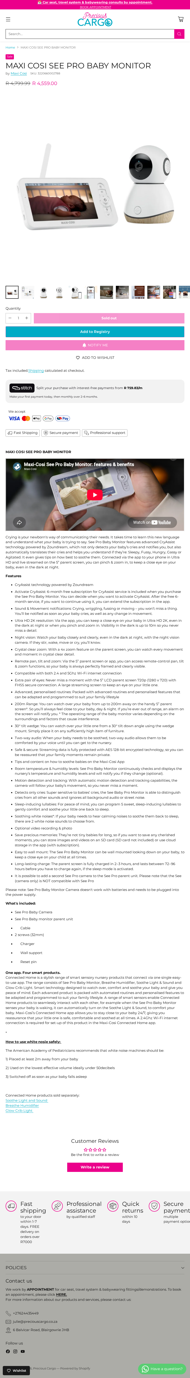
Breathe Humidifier (22, 1106)
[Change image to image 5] (75, 292)
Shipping (36, 371)
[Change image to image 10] (153, 292)
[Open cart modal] (180, 19)
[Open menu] (8, 19)
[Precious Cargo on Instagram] (15, 1352)
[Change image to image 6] (90, 292)
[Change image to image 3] (43, 292)
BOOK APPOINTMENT (95, 7)
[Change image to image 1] (12, 292)
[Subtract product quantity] (10, 318)
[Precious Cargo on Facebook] (8, 1352)
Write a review (95, 1167)
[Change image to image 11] (169, 292)
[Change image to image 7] (106, 292)
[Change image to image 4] (59, 292)
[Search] (179, 34)
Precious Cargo (44, 1368)
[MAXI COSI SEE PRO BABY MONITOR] (95, 187)
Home (10, 47)
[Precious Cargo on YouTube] (22, 1352)
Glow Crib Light (19, 1111)
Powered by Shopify (75, 1368)
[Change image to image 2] (27, 292)
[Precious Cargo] (95, 19)
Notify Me (98, 345)
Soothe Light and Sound (27, 1100)
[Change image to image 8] (122, 292)
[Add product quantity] (26, 318)
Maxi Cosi (19, 73)
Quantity (13, 308)
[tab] (95, 972)
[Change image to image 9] (138, 292)
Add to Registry (95, 331)
